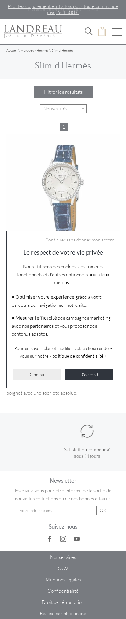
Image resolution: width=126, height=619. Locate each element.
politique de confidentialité (77, 356)
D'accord (88, 374)
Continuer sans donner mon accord (80, 239)
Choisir (37, 374)
